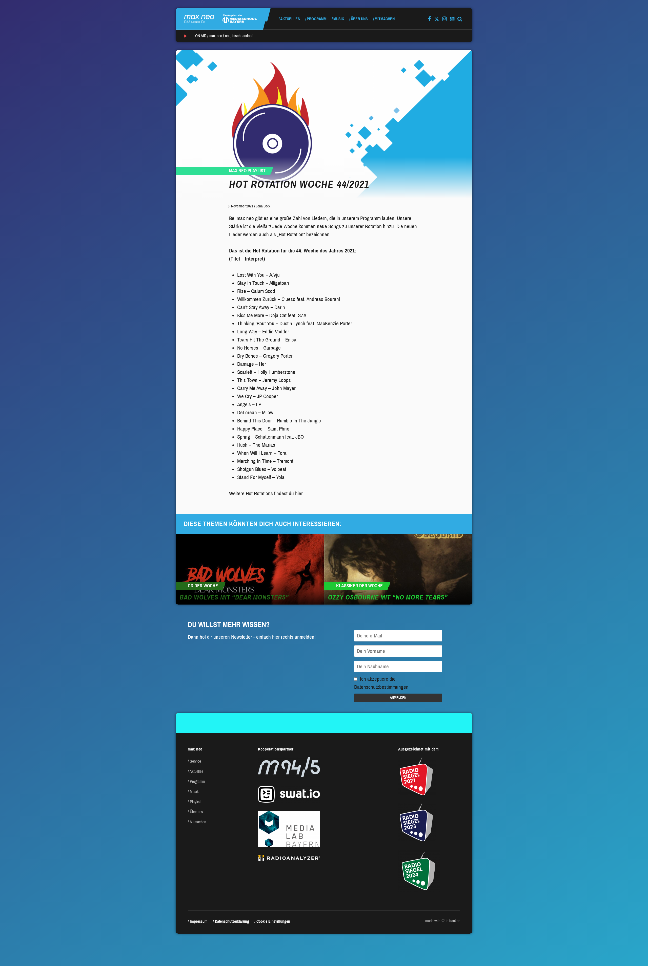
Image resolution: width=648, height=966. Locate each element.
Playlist (195, 802)
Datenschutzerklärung (232, 921)
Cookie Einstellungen (273, 921)
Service (195, 761)
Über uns (359, 19)
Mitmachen (385, 19)
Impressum (199, 921)
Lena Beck (263, 206)
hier (298, 493)
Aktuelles (290, 19)
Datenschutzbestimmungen (381, 687)
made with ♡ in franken (442, 921)
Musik (338, 19)
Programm (317, 19)
